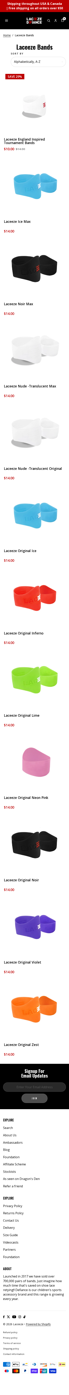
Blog (6, 1150)
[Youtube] (14, 1316)
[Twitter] (8, 1316)
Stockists (9, 1171)
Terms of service (12, 1343)
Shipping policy (11, 1348)
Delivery (9, 1228)
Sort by (17, 53)
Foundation (11, 1157)
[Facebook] (4, 1316)
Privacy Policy (12, 1206)
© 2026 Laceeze (13, 1324)
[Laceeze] (34, 21)
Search (8, 1128)
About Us (9, 1135)
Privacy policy (10, 1337)
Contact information (13, 1354)
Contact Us (11, 1220)
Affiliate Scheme (14, 1164)
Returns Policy (13, 1213)
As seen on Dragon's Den (21, 1179)
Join (34, 1098)
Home (7, 35)
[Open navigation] (6, 20)
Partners (9, 1249)
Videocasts (10, 1242)
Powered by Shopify (38, 1324)
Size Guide (10, 1235)
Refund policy (10, 1332)
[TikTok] (24, 1316)
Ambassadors (13, 1142)
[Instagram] (19, 1316)
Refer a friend (13, 1186)
